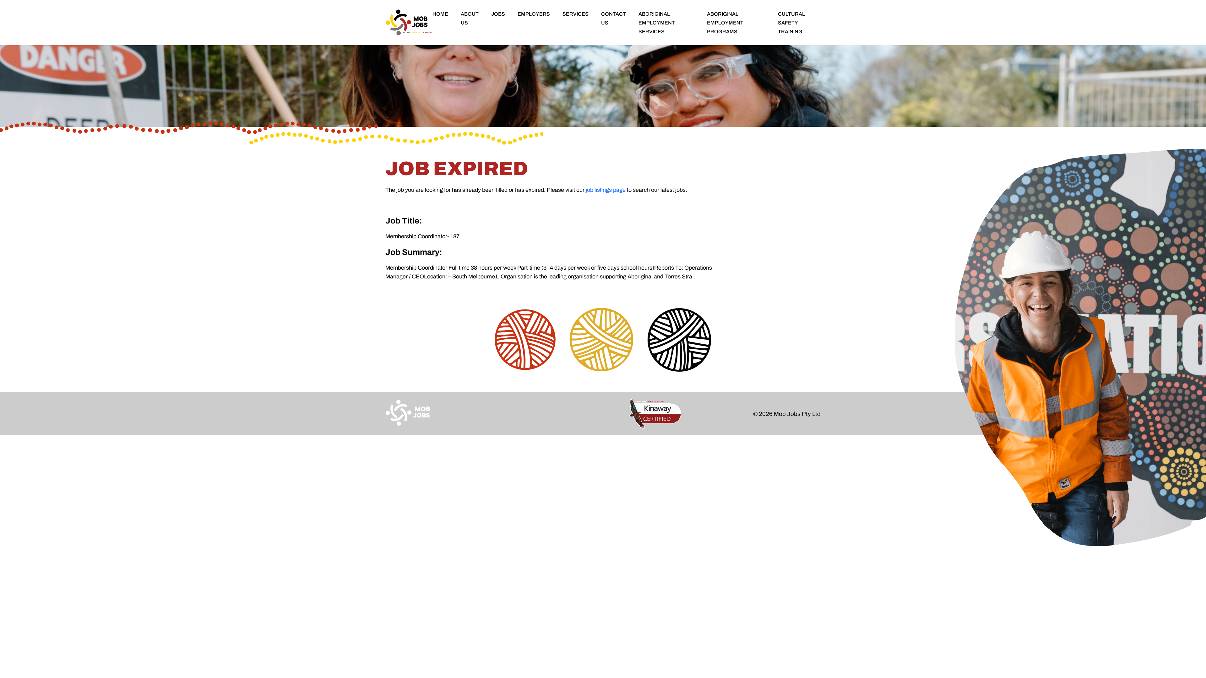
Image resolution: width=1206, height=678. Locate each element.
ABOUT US (470, 18)
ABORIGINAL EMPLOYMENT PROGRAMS (725, 22)
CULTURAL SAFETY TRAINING (791, 22)
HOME (440, 14)
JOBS (498, 14)
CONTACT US (613, 18)
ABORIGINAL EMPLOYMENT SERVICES (656, 22)
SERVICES (575, 14)
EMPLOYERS (534, 14)
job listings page (606, 190)
